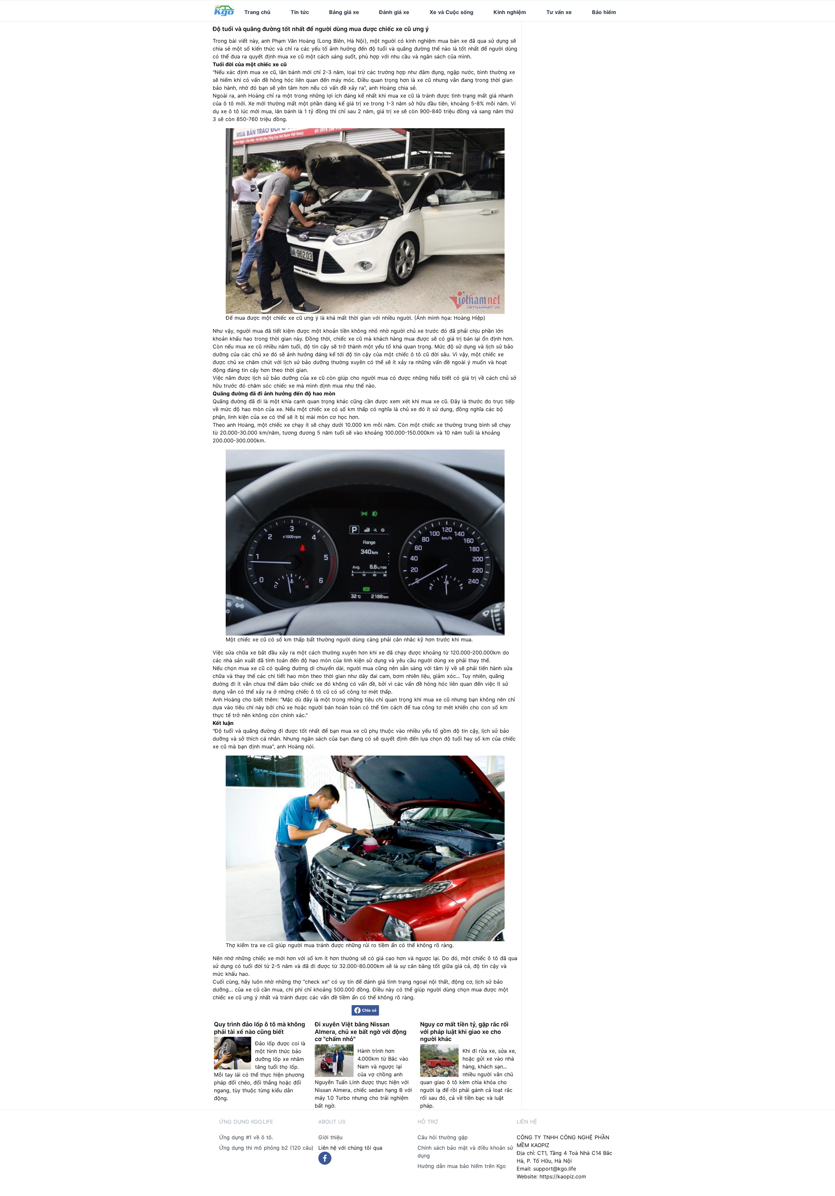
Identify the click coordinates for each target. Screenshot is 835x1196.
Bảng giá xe (344, 12)
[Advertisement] (576, 62)
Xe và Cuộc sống (451, 12)
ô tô (228, 103)
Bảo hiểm (604, 12)
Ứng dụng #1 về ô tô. (246, 1137)
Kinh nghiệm (509, 12)
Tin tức (300, 12)
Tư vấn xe (559, 12)
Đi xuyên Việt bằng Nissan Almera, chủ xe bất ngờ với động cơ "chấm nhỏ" (360, 1031)
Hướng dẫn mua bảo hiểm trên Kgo (462, 1166)
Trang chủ (257, 12)
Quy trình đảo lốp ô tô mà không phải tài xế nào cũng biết (259, 1028)
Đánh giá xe (394, 12)
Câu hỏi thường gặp (443, 1137)
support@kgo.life (554, 1168)
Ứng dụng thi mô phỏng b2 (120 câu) (266, 1147)
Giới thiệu (330, 1137)
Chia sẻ (369, 1010)
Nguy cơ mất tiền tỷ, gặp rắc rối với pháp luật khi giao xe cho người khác (464, 1031)
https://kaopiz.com (562, 1176)
